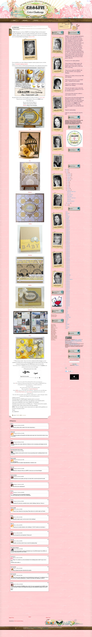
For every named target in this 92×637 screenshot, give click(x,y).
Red (66, 322)
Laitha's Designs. (45, 628)
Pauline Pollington (54, 338)
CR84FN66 (68, 301)
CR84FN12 (68, 223)
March (68, 188)
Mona (30, 335)
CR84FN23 (68, 238)
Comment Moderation (33, 388)
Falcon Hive (45, 627)
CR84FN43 (68, 266)
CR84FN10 (68, 220)
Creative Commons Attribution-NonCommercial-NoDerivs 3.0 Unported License (73, 341)
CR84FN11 (68, 221)
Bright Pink (68, 213)
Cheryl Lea (53, 328)
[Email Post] (9, 416)
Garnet (67, 308)
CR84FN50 (68, 277)
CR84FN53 (68, 283)
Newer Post (11, 617)
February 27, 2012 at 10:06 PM (18, 492)
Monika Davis (53, 325)
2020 (67, 169)
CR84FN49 (16, 27)
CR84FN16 (68, 228)
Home (14, 20)
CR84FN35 (68, 255)
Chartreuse (68, 216)
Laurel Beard (53, 339)
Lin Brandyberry (54, 330)
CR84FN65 (68, 300)
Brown (67, 214)
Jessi (12, 483)
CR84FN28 (68, 245)
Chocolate (67, 217)
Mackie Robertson (54, 327)
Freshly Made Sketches (20, 391)
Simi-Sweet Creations (15, 547)
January (68, 203)
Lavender (67, 314)
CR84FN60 (68, 293)
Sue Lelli (12, 467)
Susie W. (12, 539)
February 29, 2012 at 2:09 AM (18, 501)
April (68, 186)
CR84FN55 (68, 286)
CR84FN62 (68, 296)
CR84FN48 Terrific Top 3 (71, 191)
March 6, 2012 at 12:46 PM (18, 548)
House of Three (37, 628)
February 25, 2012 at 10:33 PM (18, 425)
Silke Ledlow (53, 331)
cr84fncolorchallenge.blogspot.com (71, 342)
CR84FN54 (68, 284)
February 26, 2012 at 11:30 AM (18, 468)
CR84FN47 (68, 272)
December (69, 174)
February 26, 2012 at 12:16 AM (18, 433)
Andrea (30, 223)
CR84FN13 (68, 224)
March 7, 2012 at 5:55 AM (17, 568)
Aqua (67, 211)
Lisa (30, 129)
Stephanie (30, 309)
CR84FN (67, 218)
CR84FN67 (68, 303)
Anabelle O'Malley (54, 336)
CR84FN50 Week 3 (69, 279)
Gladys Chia (53, 334)
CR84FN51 (68, 280)
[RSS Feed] (72, 27)
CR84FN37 (68, 258)
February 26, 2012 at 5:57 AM (18, 442)
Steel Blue (67, 324)
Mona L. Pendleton (78, 339)
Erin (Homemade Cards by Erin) (17, 449)
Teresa (12, 499)
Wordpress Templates (33, 627)
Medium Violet (68, 317)
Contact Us (36, 20)
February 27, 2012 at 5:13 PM (18, 484)
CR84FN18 (68, 231)
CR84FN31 (68, 249)
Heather (29, 285)
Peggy (12, 515)
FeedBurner (77, 365)
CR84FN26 (68, 242)
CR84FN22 (68, 237)
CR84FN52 (68, 282)
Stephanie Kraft (53, 314)
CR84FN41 (68, 263)
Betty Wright (53, 333)
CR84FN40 (68, 262)
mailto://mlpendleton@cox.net (74, 344)
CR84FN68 (68, 304)
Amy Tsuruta (29, 391)
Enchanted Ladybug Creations (21, 64)
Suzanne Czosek (54, 315)
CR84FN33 (68, 252)
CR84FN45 (68, 269)
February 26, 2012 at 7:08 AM (18, 450)
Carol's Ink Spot (14, 475)
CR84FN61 (68, 294)
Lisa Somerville (53, 316)
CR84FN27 (68, 244)
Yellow (67, 328)
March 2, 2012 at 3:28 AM (17, 509)
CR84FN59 (68, 291)
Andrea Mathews (54, 337)
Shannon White (32, 36)
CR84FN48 (69, 199)
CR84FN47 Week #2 (70, 201)
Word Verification (70, 194)
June (68, 183)
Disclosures (25, 20)
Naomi (12, 582)
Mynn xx (12, 523)
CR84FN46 (68, 270)
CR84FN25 (68, 241)
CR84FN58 (68, 290)
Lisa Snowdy (53, 324)
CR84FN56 (68, 287)
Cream (67, 307)
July (68, 182)
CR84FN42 (68, 265)
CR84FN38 (68, 259)
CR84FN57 (68, 289)
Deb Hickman (53, 332)
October (68, 177)
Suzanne (30, 255)
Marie (12, 440)
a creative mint (41, 97)
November (69, 175)
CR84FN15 (68, 227)
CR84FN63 (68, 297)
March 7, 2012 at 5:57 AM (17, 575)
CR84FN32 (68, 251)
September (69, 178)
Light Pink (67, 315)
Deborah (30, 192)
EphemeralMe (13, 458)
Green (67, 311)
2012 (67, 172)
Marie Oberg (53, 329)
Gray (67, 310)
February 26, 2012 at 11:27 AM (18, 459)
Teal (66, 325)
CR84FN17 (68, 230)
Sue (30, 160)
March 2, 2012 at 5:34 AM (17, 517)
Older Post (48, 617)
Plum (66, 321)
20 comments (23, 415)
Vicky (12, 531)
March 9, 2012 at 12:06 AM (18, 584)
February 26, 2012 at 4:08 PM (18, 476)
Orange (67, 318)
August (68, 180)
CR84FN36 (68, 256)
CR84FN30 (68, 248)
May (68, 185)
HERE (17, 390)
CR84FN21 (68, 235)
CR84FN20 (68, 234)
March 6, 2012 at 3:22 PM (17, 557)
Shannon (25, 105)
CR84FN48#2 (69, 196)
